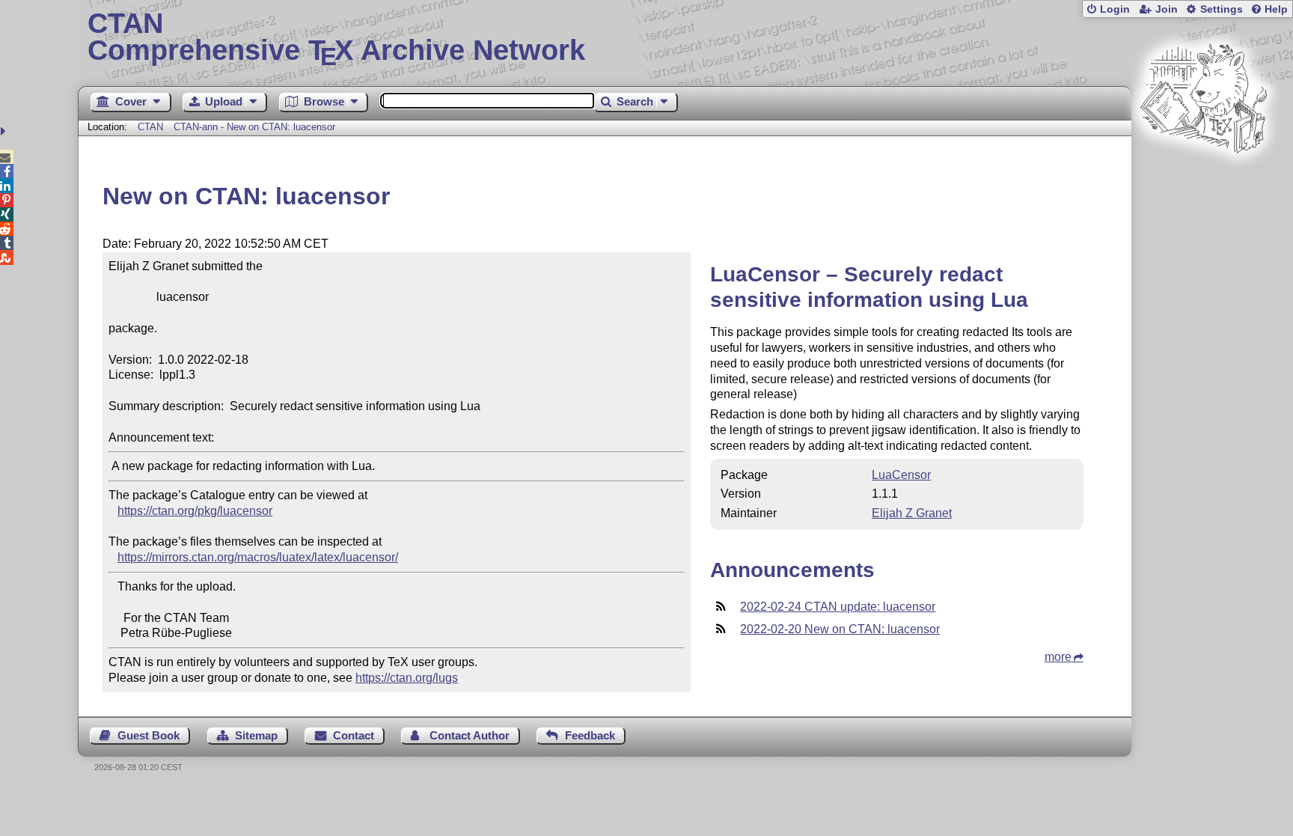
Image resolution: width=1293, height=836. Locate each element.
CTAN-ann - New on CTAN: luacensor (254, 126)
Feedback (590, 735)
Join (1166, 9)
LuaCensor (901, 475)
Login (1115, 9)
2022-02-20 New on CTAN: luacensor (840, 629)
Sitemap (256, 735)
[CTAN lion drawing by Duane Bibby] (1203, 181)
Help (1276, 9)
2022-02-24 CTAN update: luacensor (837, 606)
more (1058, 656)
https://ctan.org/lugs (406, 677)
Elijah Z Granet (912, 513)
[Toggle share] (5, 131)
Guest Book (148, 735)
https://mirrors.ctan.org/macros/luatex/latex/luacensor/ (257, 557)
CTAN (150, 126)
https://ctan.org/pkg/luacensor (194, 510)
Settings (1221, 9)
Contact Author (470, 735)
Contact (353, 735)
